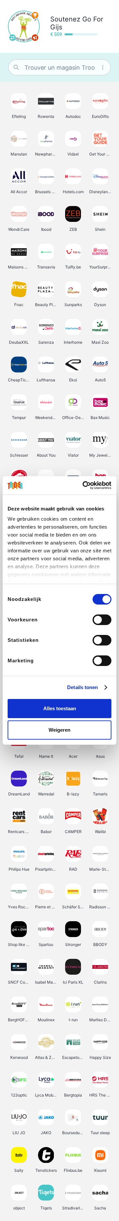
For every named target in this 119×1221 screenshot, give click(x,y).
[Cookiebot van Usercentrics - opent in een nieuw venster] (84, 485)
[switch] (102, 619)
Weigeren (59, 730)
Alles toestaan (59, 708)
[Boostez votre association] (35, 37)
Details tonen (82, 687)
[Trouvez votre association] (12, 37)
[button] (19, 106)
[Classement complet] (35, 15)
